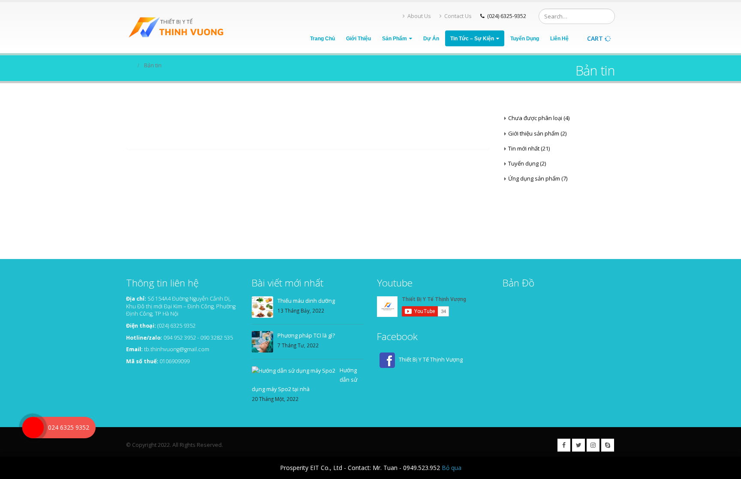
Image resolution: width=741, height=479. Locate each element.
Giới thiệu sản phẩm (533, 133)
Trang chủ (322, 39)
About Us (419, 16)
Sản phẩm (394, 39)
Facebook (563, 445)
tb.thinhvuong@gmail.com (176, 349)
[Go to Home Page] (129, 65)
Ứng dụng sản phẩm (534, 178)
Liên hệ (559, 39)
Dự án (431, 39)
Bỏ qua (451, 468)
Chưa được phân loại (535, 118)
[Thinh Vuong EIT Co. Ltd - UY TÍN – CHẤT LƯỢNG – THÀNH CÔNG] (179, 27)
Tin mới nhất (523, 148)
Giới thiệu (358, 39)
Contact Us (458, 16)
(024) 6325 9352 (176, 325)
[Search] (606, 16)
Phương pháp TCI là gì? (306, 335)
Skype (607, 445)
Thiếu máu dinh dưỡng (306, 300)
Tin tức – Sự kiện (472, 39)
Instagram (593, 445)
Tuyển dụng (524, 39)
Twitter (578, 445)
